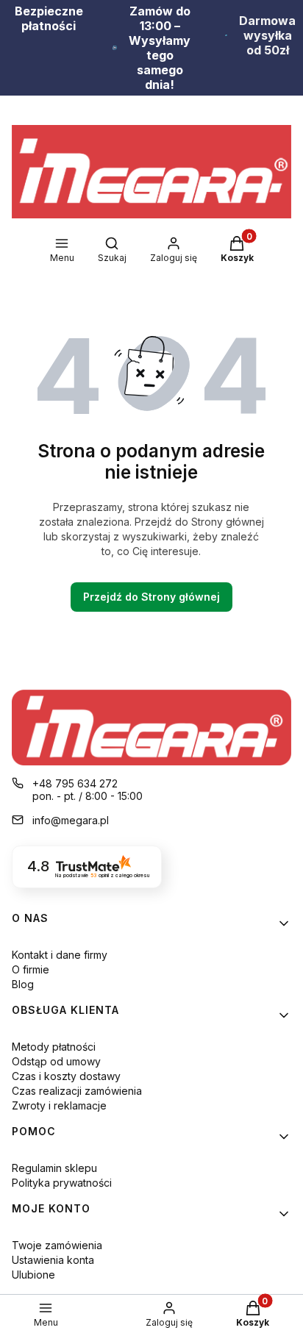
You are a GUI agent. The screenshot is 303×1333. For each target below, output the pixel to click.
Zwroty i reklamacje (59, 1105)
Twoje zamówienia (57, 1245)
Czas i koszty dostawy (66, 1076)
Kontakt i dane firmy (59, 954)
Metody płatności (54, 1046)
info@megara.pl (70, 820)
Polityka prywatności (62, 1182)
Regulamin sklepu (54, 1168)
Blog (23, 984)
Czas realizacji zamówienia (77, 1090)
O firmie (30, 969)
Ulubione (33, 1274)
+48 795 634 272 (75, 783)
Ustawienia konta (53, 1260)
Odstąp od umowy (56, 1061)
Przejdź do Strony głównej (151, 596)
